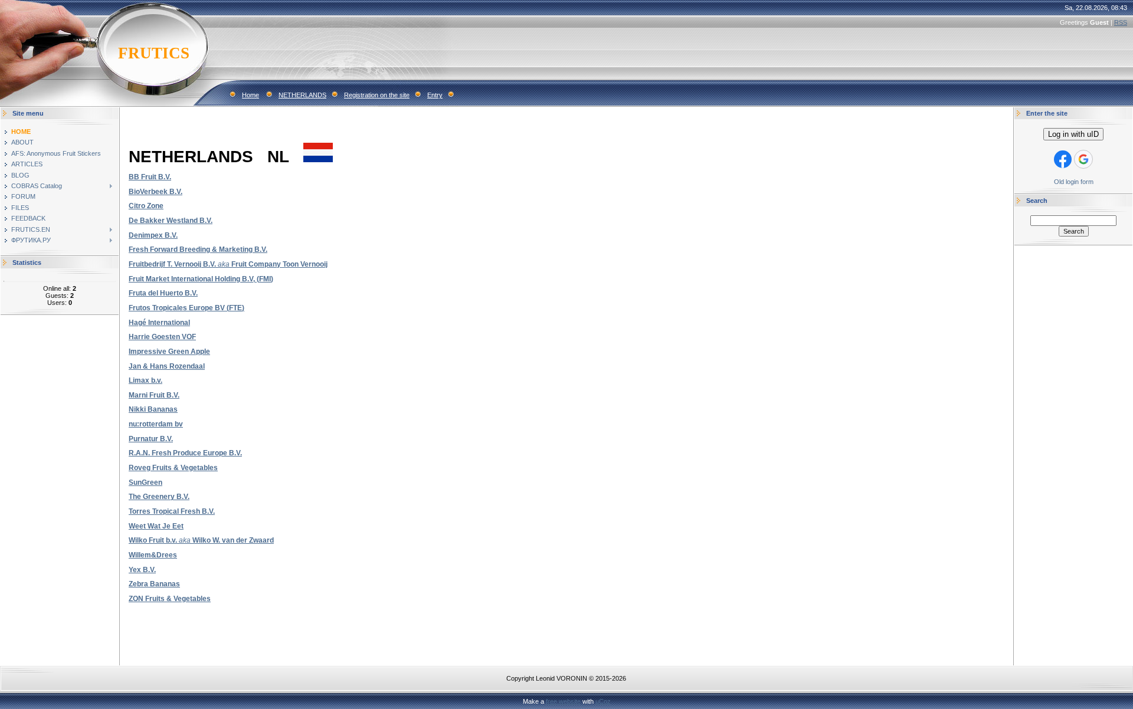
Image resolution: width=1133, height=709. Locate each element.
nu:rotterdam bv (156, 424)
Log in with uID (1073, 134)
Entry (435, 95)
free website (563, 701)
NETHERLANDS (302, 95)
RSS (1120, 22)
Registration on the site (377, 95)
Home (250, 95)
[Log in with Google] (1083, 159)
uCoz (603, 701)
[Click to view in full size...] (318, 159)
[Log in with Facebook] (1063, 159)
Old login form (1073, 181)
